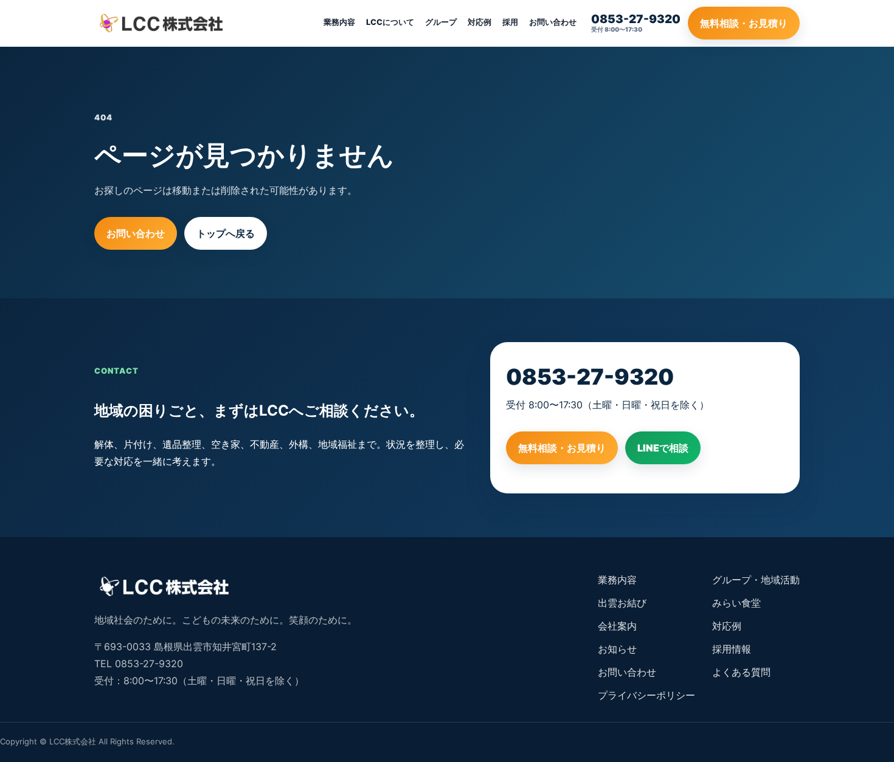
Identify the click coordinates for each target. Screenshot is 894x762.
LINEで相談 (662, 448)
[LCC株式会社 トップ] (161, 23)
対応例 (479, 22)
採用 (510, 22)
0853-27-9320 (590, 376)
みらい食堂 (736, 603)
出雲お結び (622, 603)
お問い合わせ (553, 22)
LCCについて (390, 22)
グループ (441, 22)
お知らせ (617, 649)
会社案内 (617, 626)
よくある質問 (741, 672)
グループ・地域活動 (756, 580)
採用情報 (731, 649)
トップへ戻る (225, 233)
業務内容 (339, 22)
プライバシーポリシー (646, 695)
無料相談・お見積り (744, 23)
